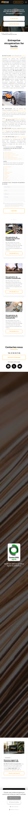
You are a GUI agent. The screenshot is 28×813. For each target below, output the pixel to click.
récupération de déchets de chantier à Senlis (14, 137)
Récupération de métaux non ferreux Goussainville (13, 238)
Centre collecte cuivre (8, 156)
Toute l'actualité (14, 774)
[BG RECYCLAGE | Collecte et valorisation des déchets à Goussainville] (5, 2)
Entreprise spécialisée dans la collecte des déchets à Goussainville (13, 761)
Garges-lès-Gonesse (8, 172)
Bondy (5, 168)
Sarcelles (6, 177)
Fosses (5, 170)
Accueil (2, 33)
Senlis (11, 33)
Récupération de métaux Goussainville (13, 277)
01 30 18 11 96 (14, 18)
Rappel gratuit (18, 2)
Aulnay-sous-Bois (7, 166)
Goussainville (7, 173)
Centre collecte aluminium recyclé (11, 154)
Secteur (7, 33)
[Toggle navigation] (26, 2)
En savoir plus (14, 253)
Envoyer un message (14, 357)
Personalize (14, 806)
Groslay (5, 174)
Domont (6, 169)
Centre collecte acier (8, 152)
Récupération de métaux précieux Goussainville (12, 316)
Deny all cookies (14, 802)
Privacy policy (14, 809)
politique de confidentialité (13, 206)
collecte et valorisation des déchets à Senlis (14, 56)
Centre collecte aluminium (9, 153)
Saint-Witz (6, 176)
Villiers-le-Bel (7, 180)
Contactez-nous (14, 24)
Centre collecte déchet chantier (10, 157)
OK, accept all (14, 798)
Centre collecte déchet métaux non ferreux (13, 158)
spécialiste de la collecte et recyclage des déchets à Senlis (14, 110)
